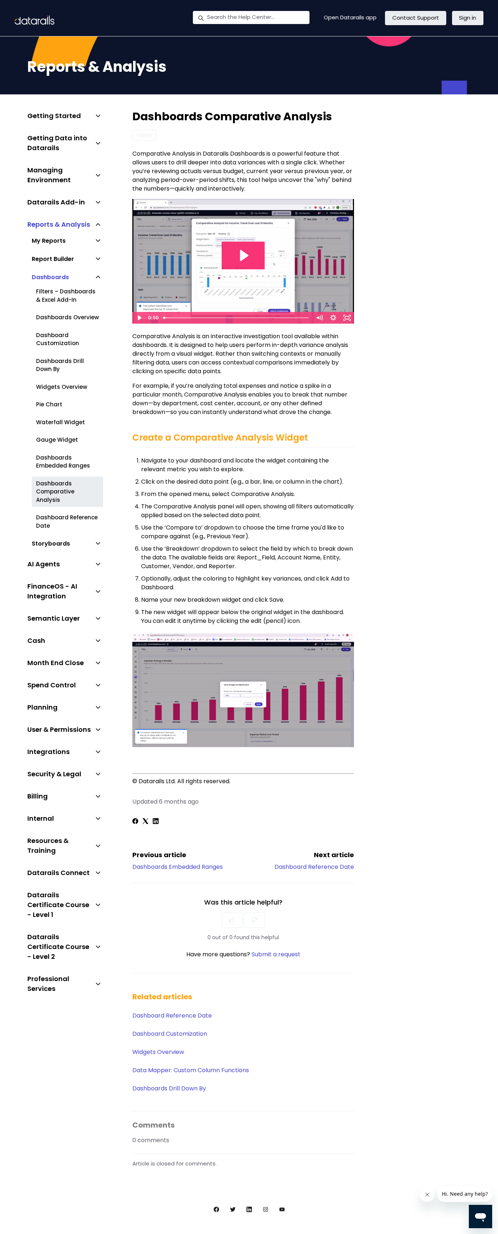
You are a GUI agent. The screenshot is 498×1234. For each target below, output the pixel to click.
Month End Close (55, 662)
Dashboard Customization (169, 1034)
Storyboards (51, 543)
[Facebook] (135, 822)
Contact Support (415, 18)
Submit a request (276, 954)
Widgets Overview (158, 1052)
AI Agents (43, 564)
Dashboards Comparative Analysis (55, 492)
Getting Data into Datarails (57, 142)
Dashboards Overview (67, 317)
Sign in (467, 18)
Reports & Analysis (58, 224)
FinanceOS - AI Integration (52, 591)
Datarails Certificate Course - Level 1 (58, 904)
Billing (37, 796)
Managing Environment (49, 174)
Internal (40, 818)
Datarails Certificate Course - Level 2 (58, 946)
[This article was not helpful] (254, 920)
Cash (36, 640)
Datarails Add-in (56, 202)
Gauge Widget (57, 440)
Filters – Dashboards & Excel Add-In (66, 296)
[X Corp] (145, 822)
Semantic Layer (53, 618)
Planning (42, 707)
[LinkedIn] (156, 822)
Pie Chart (49, 404)
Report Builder (53, 259)
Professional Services (48, 983)
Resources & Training (48, 845)
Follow (144, 135)
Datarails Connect (58, 872)
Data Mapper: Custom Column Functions (190, 1070)
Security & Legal (54, 773)
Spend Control (51, 685)
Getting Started (54, 115)
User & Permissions (59, 729)
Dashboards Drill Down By (169, 1088)
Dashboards (50, 277)
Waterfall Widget (60, 422)
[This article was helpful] (231, 920)
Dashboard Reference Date (314, 867)
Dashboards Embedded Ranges (177, 867)
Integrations (48, 751)
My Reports (49, 241)
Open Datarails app (350, 17)
